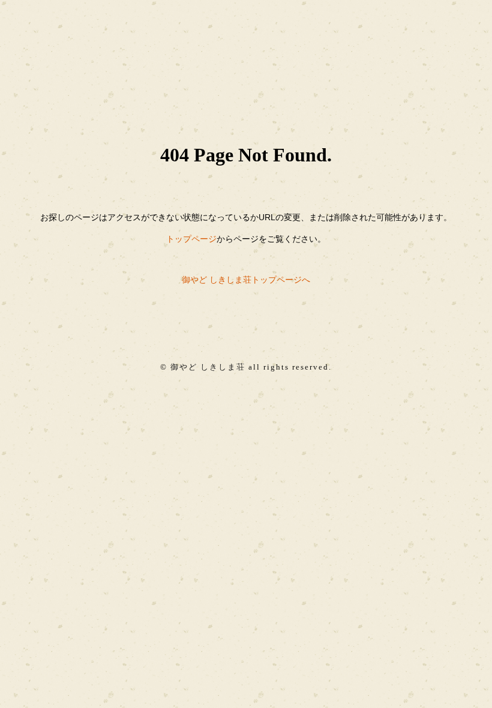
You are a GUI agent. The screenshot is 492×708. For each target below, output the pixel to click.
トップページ (191, 239)
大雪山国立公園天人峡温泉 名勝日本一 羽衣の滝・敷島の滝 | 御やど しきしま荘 (246, 49)
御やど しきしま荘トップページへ (246, 279)
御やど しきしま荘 (207, 367)
